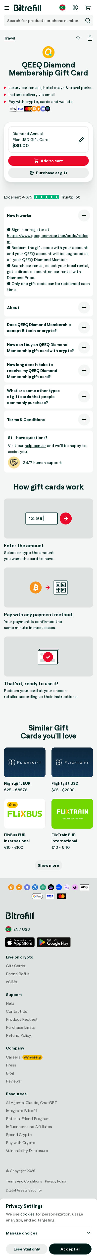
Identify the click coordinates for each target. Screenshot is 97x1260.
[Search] (88, 20)
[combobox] (44, 21)
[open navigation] (7, 8)
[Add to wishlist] (78, 38)
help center (35, 445)
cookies (27, 1214)
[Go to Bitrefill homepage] (27, 8)
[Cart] (88, 7)
